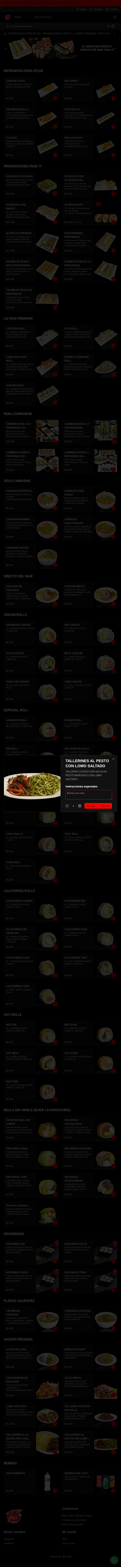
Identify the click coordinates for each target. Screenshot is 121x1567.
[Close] (113, 759)
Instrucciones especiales (81, 786)
